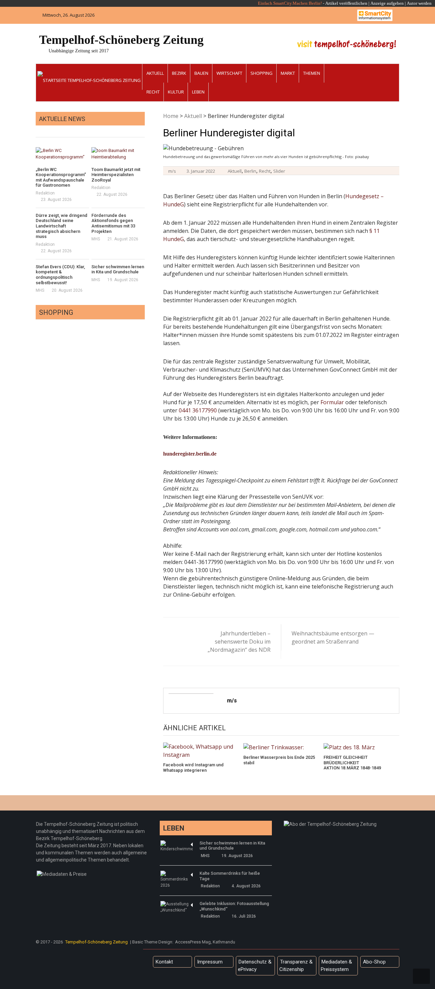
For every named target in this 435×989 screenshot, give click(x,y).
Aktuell (155, 73)
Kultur (176, 92)
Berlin (250, 171)
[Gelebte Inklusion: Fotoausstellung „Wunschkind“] (176, 907)
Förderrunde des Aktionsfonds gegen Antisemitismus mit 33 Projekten (113, 223)
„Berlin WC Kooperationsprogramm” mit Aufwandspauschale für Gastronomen (61, 177)
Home (170, 116)
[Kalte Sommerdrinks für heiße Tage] (176, 879)
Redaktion (45, 193)
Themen (311, 73)
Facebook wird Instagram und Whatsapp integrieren (193, 767)
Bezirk (179, 73)
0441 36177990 (198, 410)
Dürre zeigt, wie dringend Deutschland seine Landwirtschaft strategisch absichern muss (61, 226)
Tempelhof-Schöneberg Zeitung (121, 40)
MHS (95, 239)
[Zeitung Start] (89, 77)
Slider (279, 171)
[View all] (143, 129)
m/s (172, 171)
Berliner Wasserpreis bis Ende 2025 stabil (279, 760)
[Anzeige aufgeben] (406, 3)
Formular (332, 402)
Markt (288, 73)
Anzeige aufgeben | (388, 3)
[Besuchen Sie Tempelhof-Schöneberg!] (346, 44)
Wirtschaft (229, 73)
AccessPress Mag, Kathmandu (205, 941)
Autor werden (419, 3)
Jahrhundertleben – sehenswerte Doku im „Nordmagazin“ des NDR (239, 641)
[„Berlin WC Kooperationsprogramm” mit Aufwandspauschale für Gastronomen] (62, 153)
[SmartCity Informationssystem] (375, 15)
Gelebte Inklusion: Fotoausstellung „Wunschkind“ (234, 906)
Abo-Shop (374, 962)
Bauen (201, 73)
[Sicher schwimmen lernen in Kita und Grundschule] (176, 846)
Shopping (261, 73)
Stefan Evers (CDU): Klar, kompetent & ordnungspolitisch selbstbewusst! (60, 274)
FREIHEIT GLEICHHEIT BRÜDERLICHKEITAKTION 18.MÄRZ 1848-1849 (352, 762)
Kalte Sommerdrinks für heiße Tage (229, 876)
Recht (153, 92)
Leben (198, 92)
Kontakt (164, 962)
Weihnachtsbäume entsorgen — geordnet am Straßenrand (333, 637)
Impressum (210, 962)
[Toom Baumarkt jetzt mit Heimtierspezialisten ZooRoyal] (118, 153)
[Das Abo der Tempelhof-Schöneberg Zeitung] (330, 824)
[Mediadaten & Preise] (61, 874)
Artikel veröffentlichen (346, 3)
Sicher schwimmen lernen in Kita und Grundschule (117, 269)
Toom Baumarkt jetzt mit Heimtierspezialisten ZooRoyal (115, 175)
